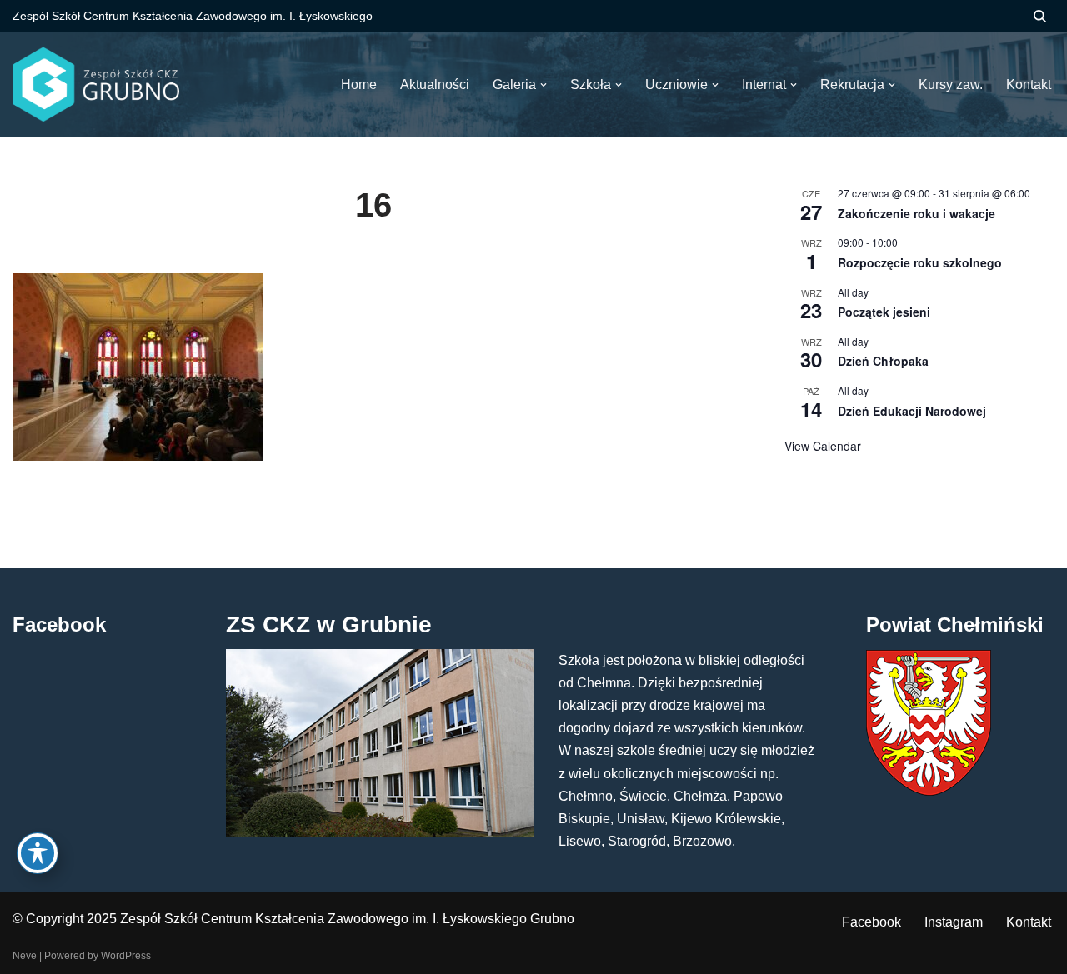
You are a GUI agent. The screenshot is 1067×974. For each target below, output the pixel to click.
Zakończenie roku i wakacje (916, 213)
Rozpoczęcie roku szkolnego (920, 262)
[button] (543, 85)
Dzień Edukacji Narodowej (912, 410)
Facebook (871, 922)
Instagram (953, 922)
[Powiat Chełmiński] (928, 791)
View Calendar (822, 445)
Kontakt (1028, 922)
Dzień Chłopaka (883, 360)
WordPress (126, 956)
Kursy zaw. (951, 84)
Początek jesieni (884, 311)
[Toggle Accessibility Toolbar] (38, 853)
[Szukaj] (1040, 16)
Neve (25, 956)
